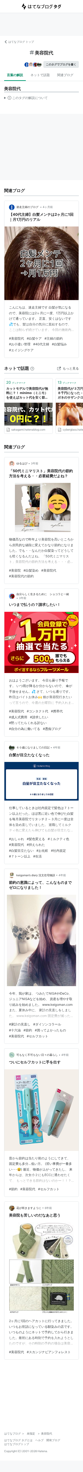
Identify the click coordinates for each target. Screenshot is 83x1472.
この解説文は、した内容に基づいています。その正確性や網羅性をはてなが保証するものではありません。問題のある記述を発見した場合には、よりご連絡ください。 (26, 99)
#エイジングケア (21, 350)
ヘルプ (39, 1440)
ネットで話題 (40, 75)
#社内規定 (58, 850)
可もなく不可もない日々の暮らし (37, 1055)
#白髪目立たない (21, 850)
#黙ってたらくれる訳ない (28, 723)
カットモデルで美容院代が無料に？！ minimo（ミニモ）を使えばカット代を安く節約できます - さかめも (27, 393)
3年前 (34, 463)
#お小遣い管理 (19, 344)
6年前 (48, 1208)
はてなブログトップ (16, 1444)
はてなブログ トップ (21, 41)
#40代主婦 (41, 344)
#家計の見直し (19, 1024)
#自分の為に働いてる (24, 729)
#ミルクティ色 (58, 839)
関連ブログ (65, 75)
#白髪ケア (34, 338)
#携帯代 (57, 711)
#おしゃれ (16, 839)
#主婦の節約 (53, 338)
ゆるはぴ (21, 463)
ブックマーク (16, 382)
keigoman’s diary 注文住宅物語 (35, 875)
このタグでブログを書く (61, 64)
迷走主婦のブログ (27, 207)
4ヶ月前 (48, 207)
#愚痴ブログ (52, 729)
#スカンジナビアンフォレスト (49, 1352)
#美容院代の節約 (21, 576)
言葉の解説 (15, 75)
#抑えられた (36, 844)
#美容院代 (16, 338)
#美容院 (15, 570)
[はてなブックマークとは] (32, 368)
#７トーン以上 (19, 856)
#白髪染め (31, 570)
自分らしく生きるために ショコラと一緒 (42, 594)
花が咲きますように (28, 1208)
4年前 (56, 747)
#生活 (37, 856)
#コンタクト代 (37, 711)
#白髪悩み (59, 344)
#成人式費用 (18, 717)
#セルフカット (37, 1036)
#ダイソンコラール (47, 1024)
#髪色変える (36, 839)
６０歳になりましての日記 (33, 747)
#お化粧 (42, 850)
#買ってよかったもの (50, 1030)
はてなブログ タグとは (18, 1440)
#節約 (28, 1030)
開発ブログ (53, 1440)
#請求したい (39, 717)
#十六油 (15, 1030)
